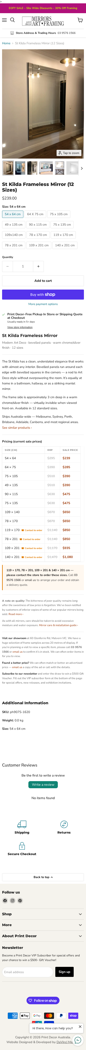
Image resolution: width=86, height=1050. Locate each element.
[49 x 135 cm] (14, 229)
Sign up (64, 972)
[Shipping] (22, 828)
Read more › (16, 614)
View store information (20, 327)
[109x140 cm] (14, 240)
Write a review (43, 784)
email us (30, 580)
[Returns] (64, 828)
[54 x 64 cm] (13, 219)
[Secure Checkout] (22, 849)
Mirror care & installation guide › (58, 625)
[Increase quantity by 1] (38, 266)
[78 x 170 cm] (39, 240)
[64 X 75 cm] (35, 219)
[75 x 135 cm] (63, 229)
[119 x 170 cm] (64, 240)
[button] (8, 168)
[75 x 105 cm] (59, 219)
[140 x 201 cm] (65, 250)
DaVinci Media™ (68, 1042)
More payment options (43, 304)
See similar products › (17, 428)
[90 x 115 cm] (38, 229)
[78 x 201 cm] (14, 250)
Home (6, 43)
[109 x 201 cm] (39, 250)
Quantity (7, 257)
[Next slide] (81, 168)
